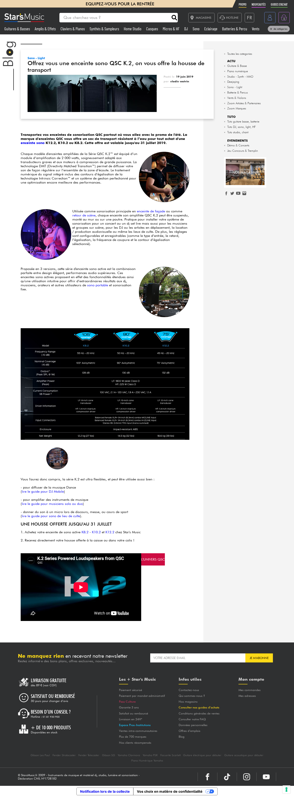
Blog (181, 736)
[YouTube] (266, 776)
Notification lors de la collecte (105, 791)
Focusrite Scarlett (170, 755)
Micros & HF (171, 28)
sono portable (97, 285)
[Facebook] (207, 776)
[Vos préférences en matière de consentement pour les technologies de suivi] (286, 789)
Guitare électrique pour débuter (202, 755)
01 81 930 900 (51, 716)
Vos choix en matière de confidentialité (170, 791)
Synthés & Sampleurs (105, 28)
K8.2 (85, 532)
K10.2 (96, 532)
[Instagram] (246, 776)
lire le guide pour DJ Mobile (43, 491)
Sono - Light (36, 58)
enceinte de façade (151, 211)
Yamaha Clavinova (129, 755)
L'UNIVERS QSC (153, 559)
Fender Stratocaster (64, 755)
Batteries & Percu (235, 28)
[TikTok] (227, 776)
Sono (196, 28)
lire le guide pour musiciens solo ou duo (52, 504)
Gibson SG (108, 755)
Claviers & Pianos (73, 28)
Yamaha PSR (150, 755)
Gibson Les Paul (40, 755)
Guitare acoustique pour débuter (243, 755)
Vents (255, 28)
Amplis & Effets (46, 28)
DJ (186, 28)
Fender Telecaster (88, 755)
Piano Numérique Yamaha (147, 760)
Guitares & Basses (17, 28)
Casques (152, 28)
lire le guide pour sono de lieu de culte (51, 516)
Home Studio (133, 28)
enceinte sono (33, 143)
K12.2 (109, 532)
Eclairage (211, 28)
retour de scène (84, 215)
